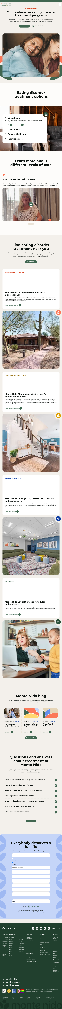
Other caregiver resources (31, 961)
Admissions (4, 943)
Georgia (10, 947)
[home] (6, 4)
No (15, 864)
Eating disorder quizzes (4, 954)
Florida (10, 945)
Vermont (20, 959)
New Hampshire (12, 966)
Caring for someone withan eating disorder (31, 956)
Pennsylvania (21, 947)
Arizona (10, 939)
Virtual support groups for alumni (44, 939)
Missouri (11, 959)
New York (20, 941)
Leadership (55, 944)
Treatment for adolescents (31, 940)
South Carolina (21, 951)
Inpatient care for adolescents (32, 949)
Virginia (20, 962)
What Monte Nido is (55, 938)
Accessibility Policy (5, 998)
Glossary (55, 955)
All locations (11, 937)
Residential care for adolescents (32, 947)
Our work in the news (55, 951)
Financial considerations (5, 946)
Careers (54, 957)
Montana (11, 962)
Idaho (10, 949)
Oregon (20, 945)
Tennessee (21, 953)
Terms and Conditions (38, 998)
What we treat (5, 937)
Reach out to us (55, 967)
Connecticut (11, 943)
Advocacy (55, 946)
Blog (54, 953)
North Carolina (21, 943)
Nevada (10, 964)
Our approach (5, 950)
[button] (60, 4)
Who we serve (5, 939)
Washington (21, 964)
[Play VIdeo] (31, 204)
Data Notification (14, 998)
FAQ (3, 948)
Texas (20, 955)
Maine (10, 953)
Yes (15, 860)
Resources (42, 944)
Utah (19, 957)
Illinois (10, 951)
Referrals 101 (42, 950)
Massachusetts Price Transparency (56, 961)
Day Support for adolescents (31, 945)
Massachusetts (12, 957)
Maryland (11, 955)
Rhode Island (21, 949)
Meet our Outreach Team (45, 954)
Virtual (20, 966)
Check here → (38, 0)
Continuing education (44, 952)
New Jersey (21, 939)
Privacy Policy (21, 998)
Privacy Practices (29, 998)
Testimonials (56, 948)
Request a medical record (45, 942)
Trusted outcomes (55, 941)
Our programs (5, 941)
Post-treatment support (44, 936)
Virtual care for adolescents (31, 943)
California (11, 941)
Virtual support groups (30, 959)
